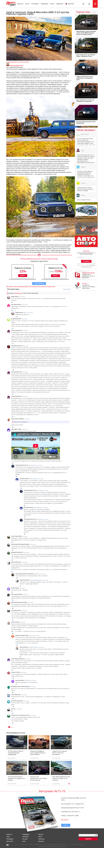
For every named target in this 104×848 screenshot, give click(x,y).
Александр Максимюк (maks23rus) (24, 573)
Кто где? (24, 839)
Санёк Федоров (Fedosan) (18, 658)
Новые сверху (66, 289)
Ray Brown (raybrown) (17, 700)
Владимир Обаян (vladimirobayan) (20, 686)
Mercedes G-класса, (12, 286)
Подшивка (44, 4)
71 (25, 747)
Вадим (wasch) (15, 296)
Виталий (40, 490)
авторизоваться (18, 293)
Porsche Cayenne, (36, 286)
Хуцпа (31, 635)
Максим (37, 573)
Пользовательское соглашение (45, 846)
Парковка (25, 836)
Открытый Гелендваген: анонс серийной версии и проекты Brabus (38, 752)
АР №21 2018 (25, 62)
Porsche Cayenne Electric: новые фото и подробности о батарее (16, 778)
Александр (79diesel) (16, 594)
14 (48, 747)
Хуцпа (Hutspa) (15, 622)
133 (25, 773)
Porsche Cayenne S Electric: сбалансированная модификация (16, 752)
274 (70, 747)
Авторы (40, 834)
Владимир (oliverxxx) (17, 345)
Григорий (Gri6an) (16, 610)
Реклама (41, 841)
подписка (88, 839)
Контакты (41, 839)
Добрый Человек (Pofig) (21, 635)
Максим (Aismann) (16, 562)
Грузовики (35, 4)
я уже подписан (39, 283)
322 (70, 773)
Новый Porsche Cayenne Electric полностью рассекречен (59, 752)
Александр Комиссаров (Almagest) (20, 544)
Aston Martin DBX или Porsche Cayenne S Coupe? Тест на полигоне (61, 778)
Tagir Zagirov (32, 465)
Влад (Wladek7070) (16, 318)
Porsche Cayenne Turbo (48, 286)
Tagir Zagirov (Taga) (16, 429)
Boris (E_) (13, 709)
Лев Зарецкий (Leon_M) (21, 465)
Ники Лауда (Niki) (16, 694)
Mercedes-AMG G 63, (24, 286)
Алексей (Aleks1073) (16, 330)
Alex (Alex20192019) (16, 304)
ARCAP (52, 4)
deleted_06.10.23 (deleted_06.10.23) (20, 715)
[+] (12, 302)
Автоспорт (9, 841)
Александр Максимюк (36, 580)
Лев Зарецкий (33, 478)
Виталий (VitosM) (24, 478)
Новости (20, 4)
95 (48, 773)
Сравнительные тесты (13, 62)
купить (66, 825)
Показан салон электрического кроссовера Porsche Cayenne (38, 778)
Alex (25, 312)
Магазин (71, 4)
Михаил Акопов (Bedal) (17, 419)
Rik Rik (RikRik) (15, 588)
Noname (27, 680)
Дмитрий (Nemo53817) (17, 552)
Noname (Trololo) (15, 672)
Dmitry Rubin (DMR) (16, 536)
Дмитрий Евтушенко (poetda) (19, 602)
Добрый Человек (33, 647)
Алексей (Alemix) (19, 680)
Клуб (23, 841)
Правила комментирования (59, 846)
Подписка (59, 4)
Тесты (27, 4)
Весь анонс (64, 820)
